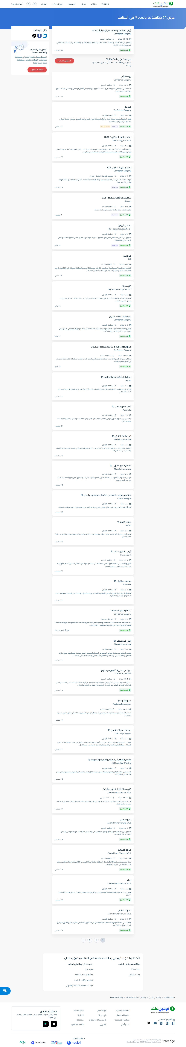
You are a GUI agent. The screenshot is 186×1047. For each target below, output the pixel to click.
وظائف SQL (135, 969)
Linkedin (45, 36)
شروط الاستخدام (122, 1015)
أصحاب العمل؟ (16, 4)
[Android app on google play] (46, 1024)
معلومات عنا (79, 1010)
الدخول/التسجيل (64, 61)
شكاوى (103, 1024)
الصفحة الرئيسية (169, 997)
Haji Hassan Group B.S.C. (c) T (120, 229)
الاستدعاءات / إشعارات (97, 1020)
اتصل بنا (81, 1015)
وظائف (94, 4)
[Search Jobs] (35, 4)
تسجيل (43, 4)
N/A (129, 259)
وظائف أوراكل (134, 974)
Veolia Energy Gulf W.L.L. (121, 140)
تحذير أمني (125, 1024)
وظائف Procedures (132, 997)
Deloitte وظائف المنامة (84, 974)
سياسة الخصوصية (122, 1020)
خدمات (83, 4)
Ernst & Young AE (124, 498)
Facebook (39, 36)
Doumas (128, 201)
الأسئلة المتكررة (77, 1024)
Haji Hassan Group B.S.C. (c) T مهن (79, 985)
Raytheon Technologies (122, 704)
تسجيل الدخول (57, 4)
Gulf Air (128, 380)
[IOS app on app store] (54, 1024)
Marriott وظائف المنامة (83, 980)
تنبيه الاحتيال (101, 1010)
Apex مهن (89, 969)
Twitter (34, 36)
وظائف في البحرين (155, 997)
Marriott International (122, 439)
